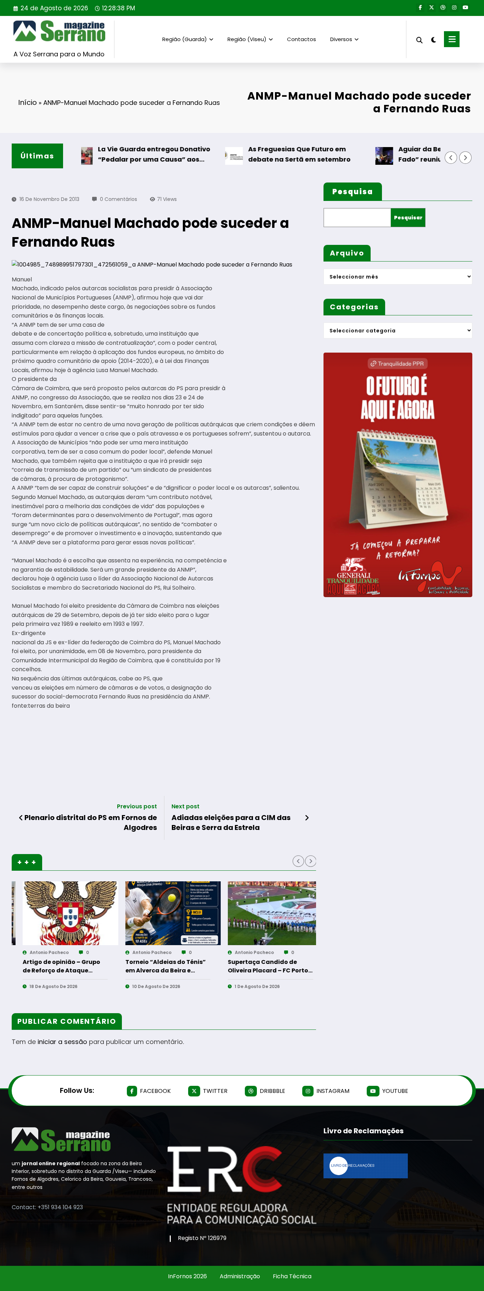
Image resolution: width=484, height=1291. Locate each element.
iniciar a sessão (62, 1041)
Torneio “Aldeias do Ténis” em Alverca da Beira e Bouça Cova (54, 966)
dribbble (272, 1091)
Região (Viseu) (246, 39)
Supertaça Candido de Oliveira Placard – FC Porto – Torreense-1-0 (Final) (157, 966)
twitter (215, 1091)
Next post (185, 806)
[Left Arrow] (451, 158)
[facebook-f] (420, 8)
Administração (240, 1276)
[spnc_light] (433, 39)
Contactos (301, 39)
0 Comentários (118, 199)
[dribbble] (443, 8)
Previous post (137, 806)
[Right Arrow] (466, 158)
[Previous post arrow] (21, 818)
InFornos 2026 (187, 1276)
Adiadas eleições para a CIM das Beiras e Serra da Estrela (231, 822)
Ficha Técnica (292, 1276)
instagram (332, 1091)
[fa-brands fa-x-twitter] (431, 8)
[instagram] (454, 8)
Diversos (341, 39)
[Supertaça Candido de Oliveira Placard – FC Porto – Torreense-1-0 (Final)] (164, 913)
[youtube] (465, 8)
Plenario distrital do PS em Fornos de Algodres (90, 822)
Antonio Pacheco (40, 952)
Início (27, 102)
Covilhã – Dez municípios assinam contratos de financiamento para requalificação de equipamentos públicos (257, 966)
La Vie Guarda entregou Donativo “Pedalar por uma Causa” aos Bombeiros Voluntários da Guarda (126, 155)
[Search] (419, 39)
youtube (395, 1091)
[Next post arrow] (307, 818)
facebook (155, 1091)
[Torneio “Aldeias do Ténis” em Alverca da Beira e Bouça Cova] (61, 913)
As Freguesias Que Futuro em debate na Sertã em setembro (270, 154)
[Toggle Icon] (452, 39)
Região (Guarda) (184, 39)
